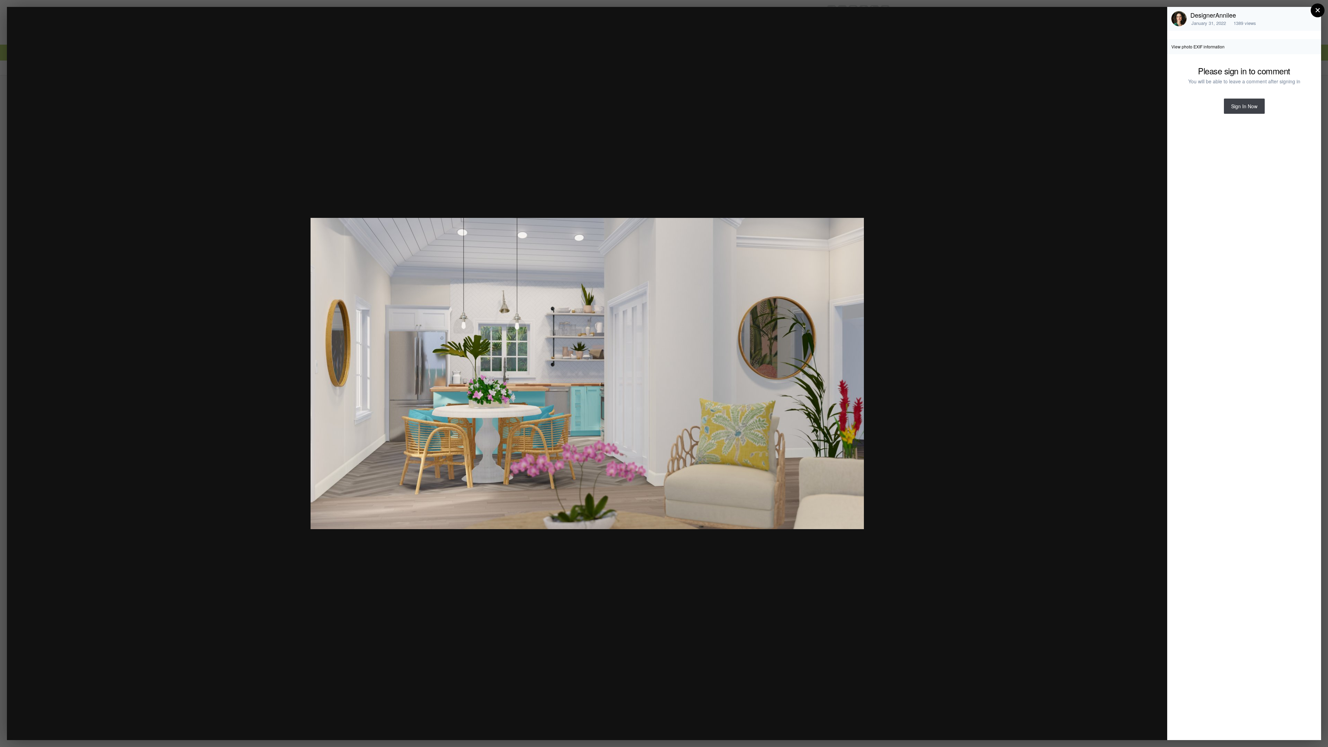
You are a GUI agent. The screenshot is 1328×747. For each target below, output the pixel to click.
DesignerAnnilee (1213, 14)
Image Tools (1097, 727)
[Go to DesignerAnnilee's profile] (1179, 18)
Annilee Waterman (71, 25)
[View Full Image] (1155, 19)
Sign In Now (1244, 106)
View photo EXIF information (1198, 46)
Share (1144, 727)
